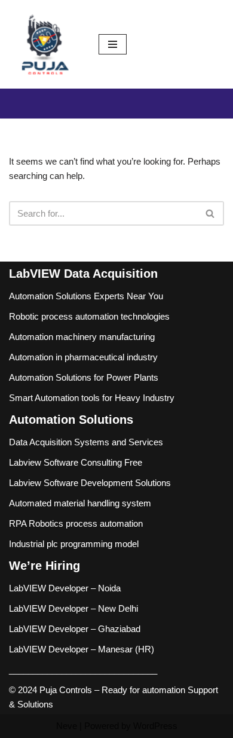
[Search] (210, 213)
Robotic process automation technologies (89, 316)
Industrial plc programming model (74, 544)
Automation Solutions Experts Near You (86, 296)
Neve (66, 726)
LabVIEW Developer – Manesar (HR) (81, 649)
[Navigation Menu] (113, 44)
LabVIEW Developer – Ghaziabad (74, 629)
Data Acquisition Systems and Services (86, 442)
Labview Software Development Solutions (90, 483)
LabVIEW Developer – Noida (65, 588)
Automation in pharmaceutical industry (83, 357)
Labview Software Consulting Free (75, 462)
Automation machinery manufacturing (82, 337)
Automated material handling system (80, 503)
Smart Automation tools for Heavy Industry (91, 398)
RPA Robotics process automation (76, 523)
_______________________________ (83, 669)
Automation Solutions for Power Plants (83, 377)
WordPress (155, 726)
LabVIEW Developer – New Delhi (73, 608)
